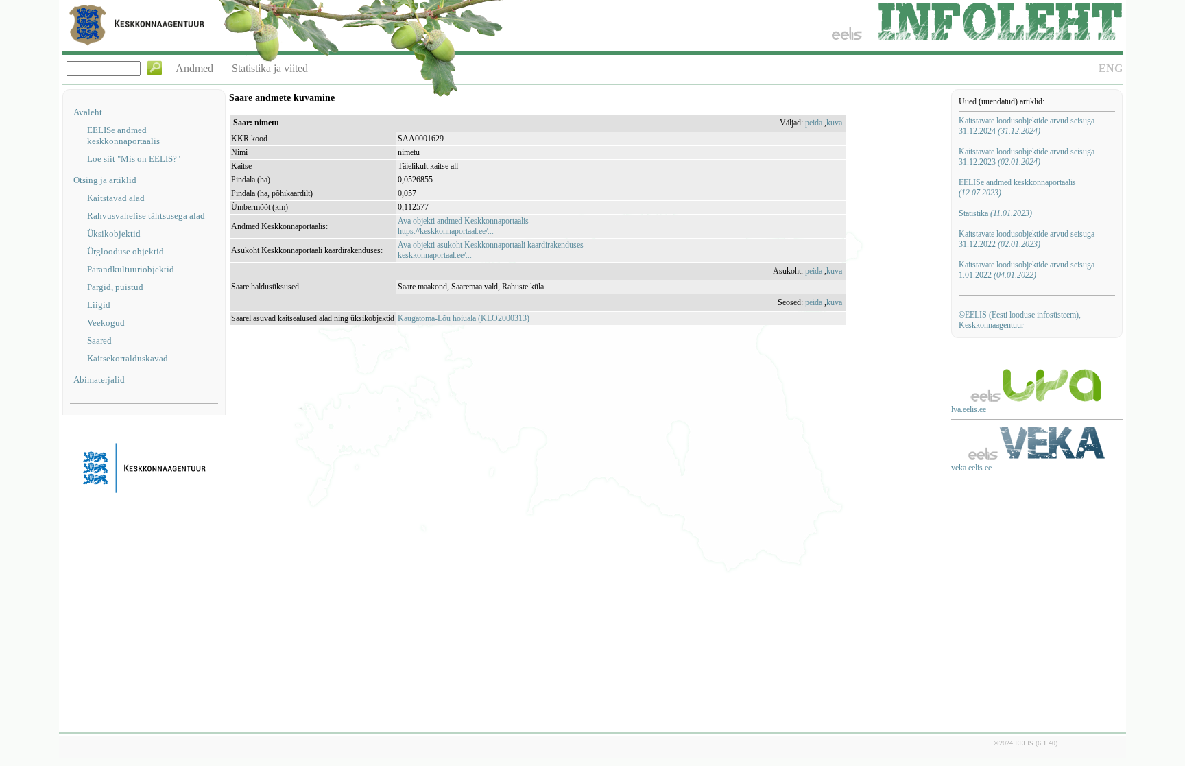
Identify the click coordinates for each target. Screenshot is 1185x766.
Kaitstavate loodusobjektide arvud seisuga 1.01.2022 (1026, 270)
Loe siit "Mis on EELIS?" (133, 159)
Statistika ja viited (270, 68)
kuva (834, 123)
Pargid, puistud (115, 287)
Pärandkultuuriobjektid (130, 269)
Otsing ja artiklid (104, 180)
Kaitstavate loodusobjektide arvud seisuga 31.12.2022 (1026, 239)
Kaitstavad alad (116, 198)
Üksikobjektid (114, 233)
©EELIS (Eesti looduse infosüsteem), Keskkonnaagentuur (1020, 320)
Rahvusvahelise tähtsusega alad (146, 216)
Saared (99, 340)
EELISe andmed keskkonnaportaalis (123, 135)
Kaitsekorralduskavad (127, 358)
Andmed (194, 68)
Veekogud (106, 323)
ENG (1111, 68)
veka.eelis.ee (971, 467)
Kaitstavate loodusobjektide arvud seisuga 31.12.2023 (1026, 157)
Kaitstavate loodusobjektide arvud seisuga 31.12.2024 (1026, 126)
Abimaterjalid (99, 379)
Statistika (995, 213)
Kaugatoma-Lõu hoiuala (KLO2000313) (463, 318)
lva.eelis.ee (968, 409)
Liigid (98, 305)
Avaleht (87, 112)
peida (813, 123)
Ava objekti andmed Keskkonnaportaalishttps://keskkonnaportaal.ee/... (463, 226)
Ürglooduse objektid (125, 251)
